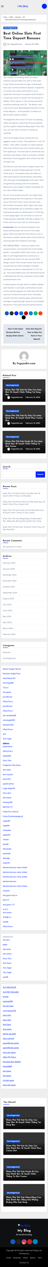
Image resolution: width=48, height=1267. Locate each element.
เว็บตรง (5, 688)
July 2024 (7, 605)
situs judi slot (8, 1038)
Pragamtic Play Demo (12, 765)
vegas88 (6, 821)
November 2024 (10, 581)
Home (8, 1258)
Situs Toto (7, 760)
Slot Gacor (7, 798)
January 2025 (9, 569)
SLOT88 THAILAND (11, 992)
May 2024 (7, 616)
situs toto (7, 1015)
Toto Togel (7, 739)
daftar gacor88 (9, 1034)
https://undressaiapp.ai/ (13, 816)
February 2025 (9, 563)
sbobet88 (7, 756)
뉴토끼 (5, 909)
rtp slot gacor (8, 1080)
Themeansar (24, 1254)
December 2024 (10, 575)
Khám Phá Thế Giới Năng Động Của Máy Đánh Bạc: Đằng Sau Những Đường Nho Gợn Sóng (23, 1199)
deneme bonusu (9, 881)
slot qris (6, 940)
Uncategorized (10, 28)
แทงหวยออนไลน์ (9, 1011)
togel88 (6, 826)
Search (7, 467)
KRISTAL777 (8, 807)
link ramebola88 (9, 715)
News (25, 1258)
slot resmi (7, 770)
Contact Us (24, 1263)
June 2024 (7, 611)
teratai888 (7, 1066)
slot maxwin (8, 774)
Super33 (6, 863)
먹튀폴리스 (7, 917)
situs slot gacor (9, 1052)
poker (5, 945)
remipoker (7, 830)
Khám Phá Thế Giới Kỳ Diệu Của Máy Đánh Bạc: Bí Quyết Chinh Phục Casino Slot (24, 418)
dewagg (6, 858)
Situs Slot (7, 793)
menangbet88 (9, 720)
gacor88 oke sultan (11, 1043)
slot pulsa (7, 949)
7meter (6, 839)
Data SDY (7, 779)
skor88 (5, 844)
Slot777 (6, 900)
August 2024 (8, 599)
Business (7, 652)
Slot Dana (7, 1025)
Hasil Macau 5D (9, 678)
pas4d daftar (8, 784)
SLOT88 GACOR (9, 987)
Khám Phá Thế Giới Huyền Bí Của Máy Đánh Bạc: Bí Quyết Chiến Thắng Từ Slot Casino (24, 444)
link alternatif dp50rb (12, 1062)
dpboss (6, 743)
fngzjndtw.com (16, 44)
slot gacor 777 (9, 905)
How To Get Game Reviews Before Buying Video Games (15, 332)
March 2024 (8, 628)
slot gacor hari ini (10, 895)
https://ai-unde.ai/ (11, 812)
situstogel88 (8, 683)
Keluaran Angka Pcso (11, 674)
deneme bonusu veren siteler (15, 867)
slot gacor (7, 692)
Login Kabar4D (9, 788)
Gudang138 (7, 802)
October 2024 (9, 587)
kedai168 (6, 854)
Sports (32, 1258)
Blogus (36, 1250)
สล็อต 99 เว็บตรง (9, 1057)
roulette (6, 891)
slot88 (5, 922)
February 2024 (9, 634)
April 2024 (7, 622)
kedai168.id (7, 747)
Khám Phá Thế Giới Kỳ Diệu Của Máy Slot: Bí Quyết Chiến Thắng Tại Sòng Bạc (23, 392)
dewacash (7, 849)
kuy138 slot (7, 697)
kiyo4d (5, 997)
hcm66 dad (8, 227)
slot (4, 734)
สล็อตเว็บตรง (8, 701)
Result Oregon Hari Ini (12, 669)
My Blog (24, 1230)
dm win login (8, 1006)
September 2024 (10, 593)
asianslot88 (8, 1001)
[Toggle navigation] (2, 6)
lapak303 (6, 835)
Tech (40, 1258)
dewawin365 (8, 725)
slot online (7, 913)
